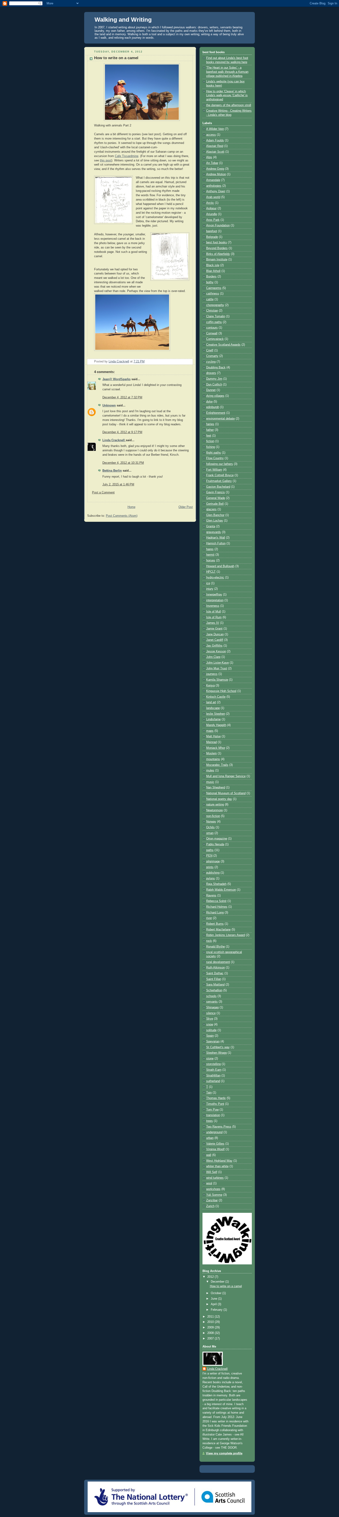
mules (210, 770)
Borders (211, 276)
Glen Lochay (214, 520)
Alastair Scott (215, 151)
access (211, 134)
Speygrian (213, 1041)
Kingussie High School (221, 691)
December (218, 1281)
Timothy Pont (215, 1104)
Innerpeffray (214, 594)
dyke (209, 401)
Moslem (211, 753)
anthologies (213, 185)
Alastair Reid (214, 146)
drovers (211, 373)
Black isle (212, 265)
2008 (211, 1333)
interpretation (214, 600)
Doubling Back (216, 367)
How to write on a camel (226, 1286)
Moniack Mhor (215, 748)
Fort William (214, 469)
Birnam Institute (216, 259)
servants (212, 1001)
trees (209, 1121)
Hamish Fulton (216, 543)
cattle (210, 299)
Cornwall (211, 333)
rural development (218, 962)
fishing (210, 447)
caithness (212, 293)
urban (210, 1138)
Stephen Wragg (216, 1052)
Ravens (211, 895)
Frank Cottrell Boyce (220, 475)
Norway (211, 821)
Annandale (213, 180)
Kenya (210, 685)
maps (210, 730)
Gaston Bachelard (218, 486)
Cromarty (212, 356)
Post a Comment (103, 492)
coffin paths (214, 322)
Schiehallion (214, 990)
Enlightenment (215, 412)
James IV (212, 622)
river (209, 918)
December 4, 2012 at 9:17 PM (122, 432)
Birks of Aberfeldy (218, 254)
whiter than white (217, 1166)
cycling (211, 361)
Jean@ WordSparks (116, 379)
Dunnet (211, 390)
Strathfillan (213, 1075)
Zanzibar (212, 1200)
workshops (213, 1189)
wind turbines (215, 1177)
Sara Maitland (215, 984)
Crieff (209, 350)
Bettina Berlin (112, 470)
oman (210, 833)
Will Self (211, 1172)
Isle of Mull (213, 611)
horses (210, 560)
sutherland (213, 1081)
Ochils (210, 827)
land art (211, 702)
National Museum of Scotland (226, 793)
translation (213, 1115)
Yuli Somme (214, 1194)
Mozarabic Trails (217, 765)
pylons (210, 878)
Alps (209, 157)
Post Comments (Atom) (121, 515)
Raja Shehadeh (216, 884)
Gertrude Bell (215, 503)
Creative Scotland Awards (223, 344)
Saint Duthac (214, 973)
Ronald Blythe (215, 946)
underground (214, 1132)
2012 (211, 1276)
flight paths (213, 452)
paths (210, 850)
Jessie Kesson (216, 651)
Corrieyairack (215, 339)
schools (211, 996)
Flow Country (215, 458)
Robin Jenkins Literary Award (225, 935)
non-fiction (213, 816)
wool (209, 1183)
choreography (215, 305)
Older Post (185, 507)
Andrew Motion (216, 174)
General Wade (215, 498)
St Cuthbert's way (218, 1047)
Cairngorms (213, 288)
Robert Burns (215, 923)
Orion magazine (216, 838)
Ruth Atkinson (215, 967)
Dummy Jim (214, 378)
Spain (210, 1035)
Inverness (212, 605)
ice (208, 583)
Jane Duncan (215, 634)
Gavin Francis (215, 492)
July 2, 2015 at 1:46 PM (118, 484)
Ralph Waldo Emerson (221, 889)
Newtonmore (214, 810)
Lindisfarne (213, 719)
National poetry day (219, 799)
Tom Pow (212, 1109)
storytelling (213, 1064)
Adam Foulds (215, 140)
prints (210, 867)
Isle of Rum (214, 617)
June (214, 1298)
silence (211, 1013)
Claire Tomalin (215, 316)
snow (209, 1024)
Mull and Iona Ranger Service (226, 776)
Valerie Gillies (215, 1143)
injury (209, 588)
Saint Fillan (213, 979)
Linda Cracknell (114, 440)
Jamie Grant (214, 628)
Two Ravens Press (218, 1126)
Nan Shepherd (215, 787)
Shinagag (212, 1007)
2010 (211, 1322)
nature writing (215, 804)
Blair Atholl (213, 271)
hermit (210, 554)
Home (131, 507)
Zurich (210, 1206)
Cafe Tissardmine (126, 156)
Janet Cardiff (214, 640)
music (210, 782)
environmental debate (220, 418)
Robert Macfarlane (218, 929)
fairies (210, 424)
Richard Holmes (216, 906)
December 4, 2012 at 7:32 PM (122, 397)
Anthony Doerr (215, 191)
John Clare (213, 657)
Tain (209, 1092)
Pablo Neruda (215, 844)
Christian (212, 310)
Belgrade (212, 237)
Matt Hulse (213, 736)
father (210, 430)
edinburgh (212, 407)
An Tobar (212, 163)
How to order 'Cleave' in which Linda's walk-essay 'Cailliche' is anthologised (227, 95)
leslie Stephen (215, 713)
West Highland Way (219, 1160)
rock (209, 940)
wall (208, 1155)
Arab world (213, 197)
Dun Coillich (214, 384)
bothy (210, 282)
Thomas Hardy (216, 1098)
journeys (211, 674)
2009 (211, 1327)
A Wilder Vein (215, 129)
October (216, 1293)
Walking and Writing (123, 19)
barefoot (211, 231)
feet (208, 435)
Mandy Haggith (216, 725)
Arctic (210, 202)
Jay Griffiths (214, 645)
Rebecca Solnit (216, 901)
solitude (211, 1030)
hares (210, 549)
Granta (210, 526)
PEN (209, 855)
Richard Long (215, 912)
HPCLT (211, 571)
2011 (211, 1316)
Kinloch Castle (216, 696)
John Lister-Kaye (217, 662)
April (214, 1304)
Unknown (109, 405)
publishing (213, 872)
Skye (209, 1018)
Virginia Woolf (215, 1149)
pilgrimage (213, 861)
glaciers (211, 509)
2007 (211, 1338)
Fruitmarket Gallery (219, 481)
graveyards (213, 532)
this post (105, 160)
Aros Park (213, 220)
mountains (213, 759)
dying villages (215, 395)
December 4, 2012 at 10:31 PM (123, 462)
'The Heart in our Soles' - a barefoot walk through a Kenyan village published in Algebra (227, 71)
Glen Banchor (215, 515)
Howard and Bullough (220, 566)
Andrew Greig (215, 168)
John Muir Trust (216, 668)
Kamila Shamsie (217, 679)
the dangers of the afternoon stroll (228, 105)
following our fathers (219, 464)
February (217, 1309)
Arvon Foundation (218, 225)
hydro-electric (215, 577)
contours (212, 327)
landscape (213, 708)
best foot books (216, 242)
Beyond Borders (217, 248)
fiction (210, 441)
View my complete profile (224, 1453)
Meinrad (211, 742)
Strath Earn (213, 1069)
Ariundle (211, 214)
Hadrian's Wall (215, 537)
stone (210, 1058)
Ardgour (211, 208)
